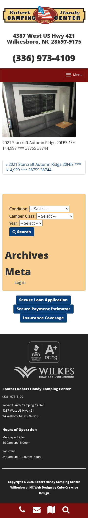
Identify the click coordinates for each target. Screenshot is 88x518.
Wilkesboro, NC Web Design (31, 487)
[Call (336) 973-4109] (22, 511)
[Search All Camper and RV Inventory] (66, 511)
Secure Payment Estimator (43, 309)
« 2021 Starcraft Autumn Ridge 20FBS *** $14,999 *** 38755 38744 (43, 167)
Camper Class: (22, 216)
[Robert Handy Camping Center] (44, 15)
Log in (20, 282)
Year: (13, 223)
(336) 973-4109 (44, 58)
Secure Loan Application (43, 300)
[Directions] (51, 511)
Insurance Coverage (43, 318)
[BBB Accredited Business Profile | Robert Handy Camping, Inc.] (44, 352)
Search (23, 231)
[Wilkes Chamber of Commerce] (44, 372)
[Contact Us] (37, 511)
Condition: (18, 209)
